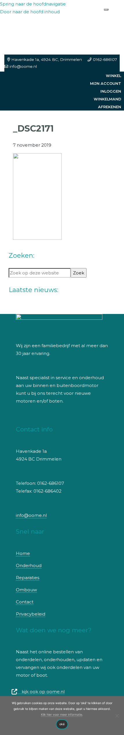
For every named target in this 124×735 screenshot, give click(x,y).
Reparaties (27, 577)
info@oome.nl (23, 66)
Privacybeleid (30, 614)
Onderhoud (29, 565)
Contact (24, 602)
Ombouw (26, 589)
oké (62, 724)
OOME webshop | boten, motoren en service (37, 25)
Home (23, 553)
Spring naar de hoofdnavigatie (33, 4)
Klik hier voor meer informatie (61, 715)
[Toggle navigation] (106, 9)
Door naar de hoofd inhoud (30, 11)
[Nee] (117, 716)
